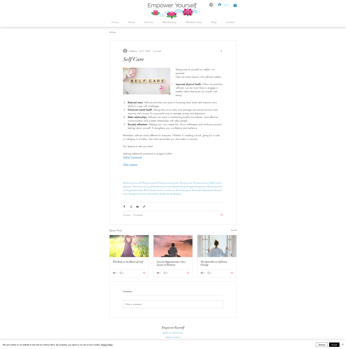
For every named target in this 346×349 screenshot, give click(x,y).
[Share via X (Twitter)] (131, 206)
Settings (321, 344)
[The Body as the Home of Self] (129, 246)
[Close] (342, 345)
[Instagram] (211, 5)
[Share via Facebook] (124, 206)
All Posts (112, 32)
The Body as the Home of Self (128, 261)
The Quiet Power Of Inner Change (214, 263)
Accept (334, 344)
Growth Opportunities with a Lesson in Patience (171, 263)
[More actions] (221, 51)
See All (234, 230)
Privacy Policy (107, 344)
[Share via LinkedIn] (137, 206)
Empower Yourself (173, 327)
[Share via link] (144, 206)
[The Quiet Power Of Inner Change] (216, 246)
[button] (235, 5)
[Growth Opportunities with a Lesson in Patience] (173, 246)
